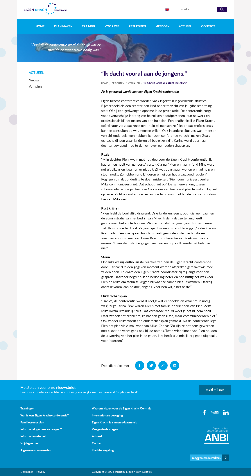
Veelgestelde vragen (105, 429)
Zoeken (222, 9)
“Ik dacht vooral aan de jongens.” (165, 83)
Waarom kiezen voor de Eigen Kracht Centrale (121, 408)
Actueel (185, 26)
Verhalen (35, 86)
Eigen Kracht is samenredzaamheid (114, 422)
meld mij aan (215, 389)
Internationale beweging (107, 415)
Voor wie (112, 26)
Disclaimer (26, 471)
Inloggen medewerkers (206, 458)
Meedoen (162, 26)
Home (40, 26)
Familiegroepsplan (32, 422)
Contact (208, 26)
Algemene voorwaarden (35, 450)
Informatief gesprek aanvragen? (41, 429)
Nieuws (34, 80)
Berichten (118, 83)
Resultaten (137, 26)
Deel (139, 365)
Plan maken (63, 26)
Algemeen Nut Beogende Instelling (216, 435)
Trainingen (27, 408)
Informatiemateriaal (33, 436)
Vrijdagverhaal (29, 443)
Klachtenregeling (103, 450)
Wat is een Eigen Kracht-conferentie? (44, 415)
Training (88, 26)
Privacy (40, 471)
